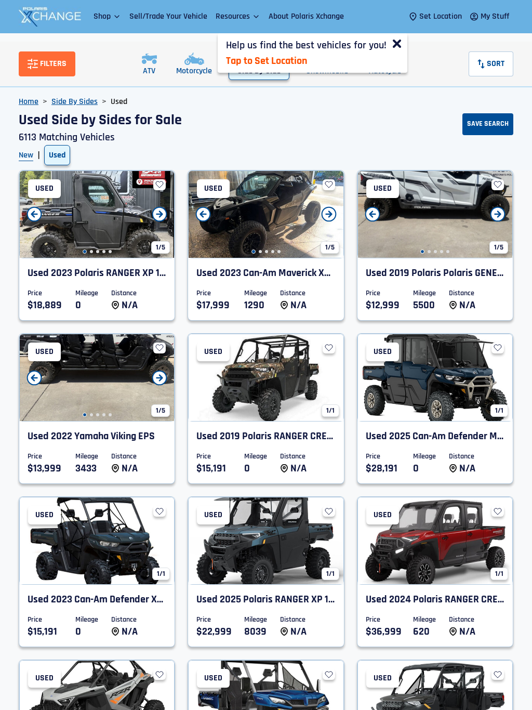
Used (57, 155)
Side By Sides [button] (74, 101)
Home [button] (28, 101)
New (26, 155)
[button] (107, 16)
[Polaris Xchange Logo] (50, 16)
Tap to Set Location (266, 61)
